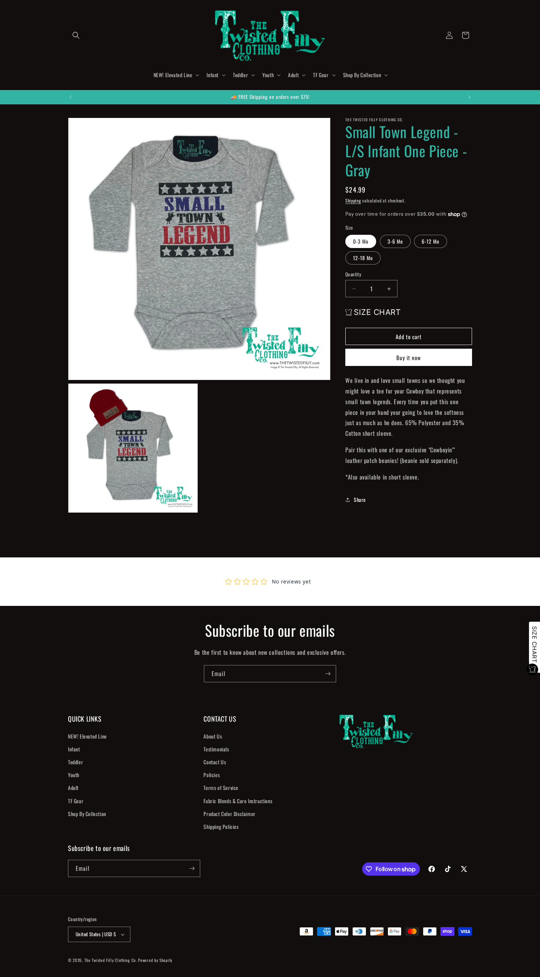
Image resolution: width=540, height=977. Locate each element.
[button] (76, 35)
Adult (73, 787)
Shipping (353, 200)
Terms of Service (221, 787)
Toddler (75, 762)
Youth (73, 775)
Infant (74, 748)
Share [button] (360, 499)
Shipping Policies (221, 826)
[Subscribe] (328, 673)
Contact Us (215, 762)
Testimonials (216, 748)
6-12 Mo (430, 241)
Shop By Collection (87, 813)
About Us (213, 736)
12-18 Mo (363, 258)
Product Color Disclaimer (229, 813)
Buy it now (408, 358)
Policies (212, 775)
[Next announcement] (469, 97)
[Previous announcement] (70, 97)
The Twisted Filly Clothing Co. (111, 960)
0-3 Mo (360, 241)
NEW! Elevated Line (87, 736)
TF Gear (75, 800)
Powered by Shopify (155, 960)
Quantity (353, 274)
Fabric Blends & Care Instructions (238, 800)
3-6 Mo (395, 241)
